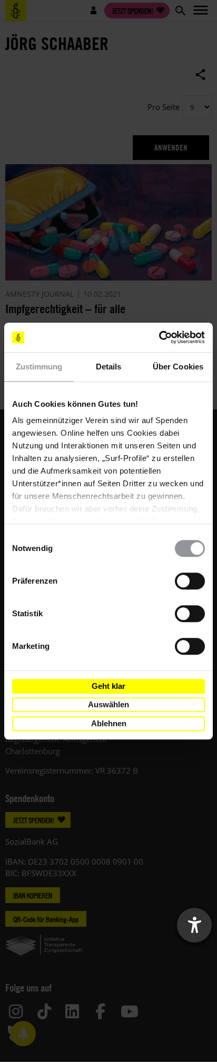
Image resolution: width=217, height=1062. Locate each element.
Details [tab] (109, 366)
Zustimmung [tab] (39, 366)
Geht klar (108, 686)
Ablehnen (108, 723)
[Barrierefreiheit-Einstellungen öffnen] (194, 925)
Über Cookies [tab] (178, 366)
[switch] (190, 581)
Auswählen (108, 704)
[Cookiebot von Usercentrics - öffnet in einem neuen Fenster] (159, 337)
